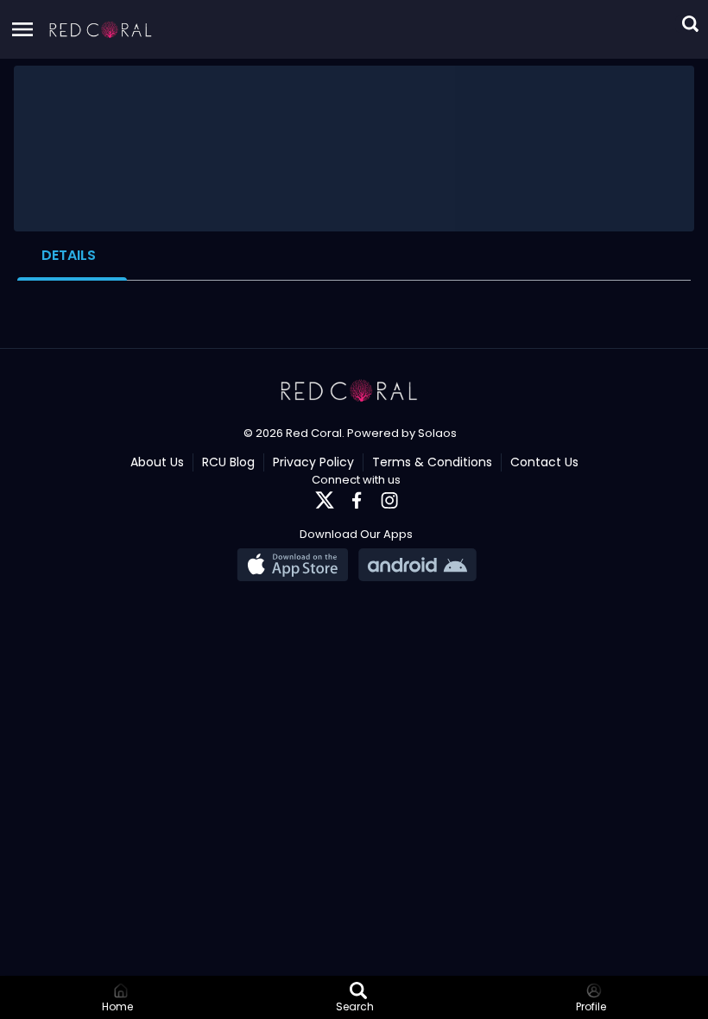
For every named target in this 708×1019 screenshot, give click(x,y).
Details (68, 255)
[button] (101, 29)
